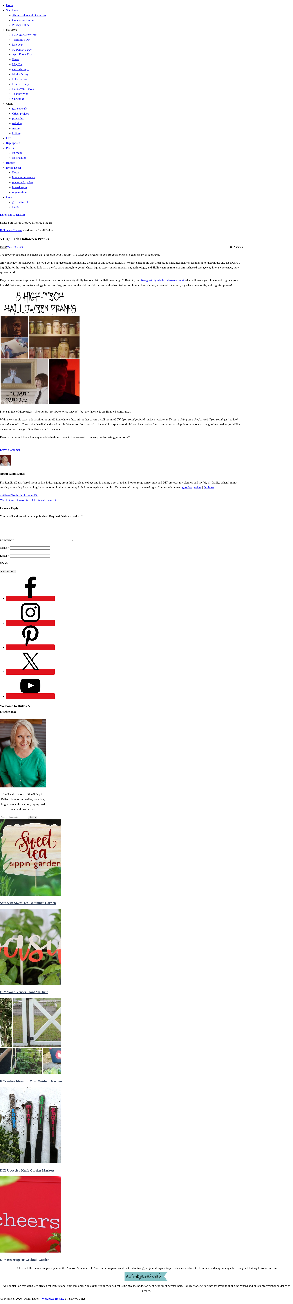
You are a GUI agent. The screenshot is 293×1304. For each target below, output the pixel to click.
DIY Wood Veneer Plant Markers (24, 992)
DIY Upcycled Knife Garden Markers (27, 1170)
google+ (187, 487)
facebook (209, 487)
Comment (7, 540)
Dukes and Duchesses (12, 214)
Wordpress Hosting (53, 1298)
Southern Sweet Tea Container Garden (28, 903)
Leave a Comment (10, 449)
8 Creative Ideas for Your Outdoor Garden (31, 1081)
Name (4, 547)
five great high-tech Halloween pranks (163, 280)
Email (4, 555)
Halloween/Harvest (11, 230)
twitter (197, 487)
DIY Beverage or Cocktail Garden (24, 1260)
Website (4, 563)
